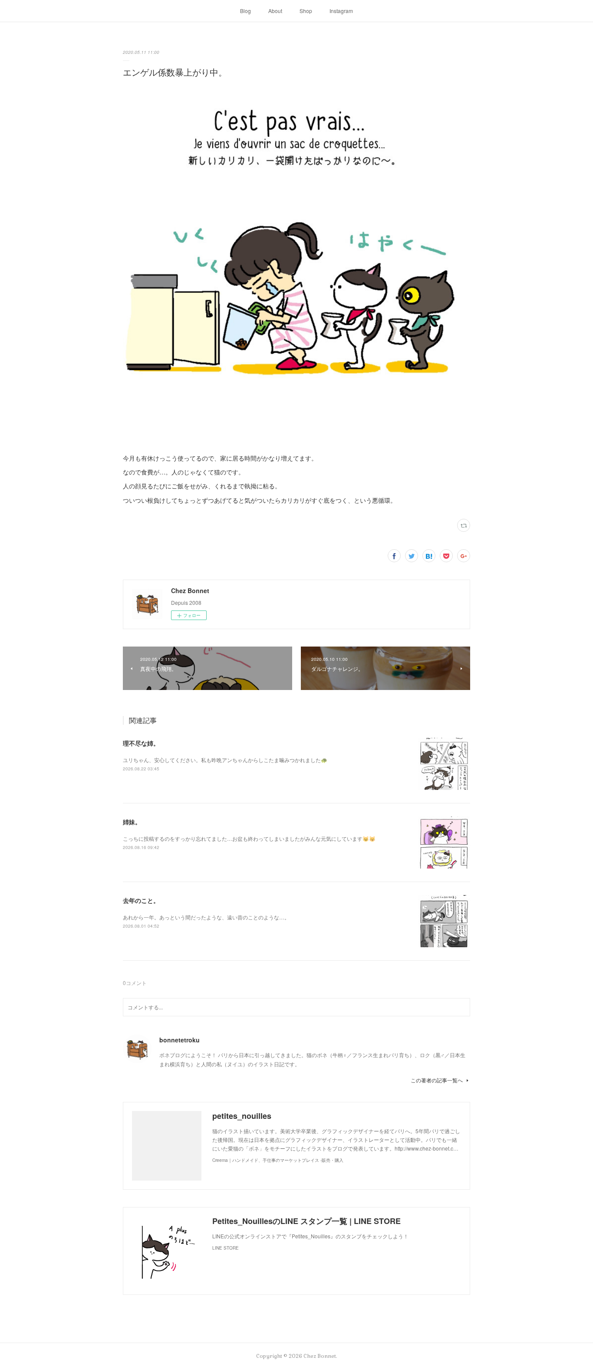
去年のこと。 (141, 900)
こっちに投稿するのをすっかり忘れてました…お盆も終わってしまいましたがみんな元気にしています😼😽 (249, 838)
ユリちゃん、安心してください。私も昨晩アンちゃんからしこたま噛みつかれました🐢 (225, 759)
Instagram (341, 10)
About (275, 10)
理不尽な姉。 (141, 743)
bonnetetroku (179, 1039)
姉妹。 (132, 821)
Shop (306, 10)
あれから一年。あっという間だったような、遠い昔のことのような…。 (206, 917)
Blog (245, 10)
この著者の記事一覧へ (437, 1080)
